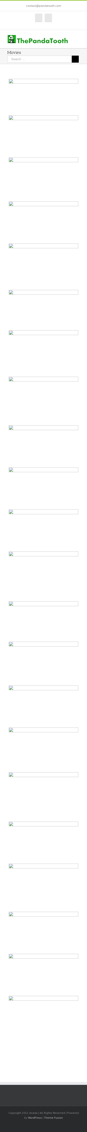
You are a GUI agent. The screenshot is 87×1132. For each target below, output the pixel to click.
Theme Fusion (53, 1117)
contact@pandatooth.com (43, 5)
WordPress (35, 1117)
